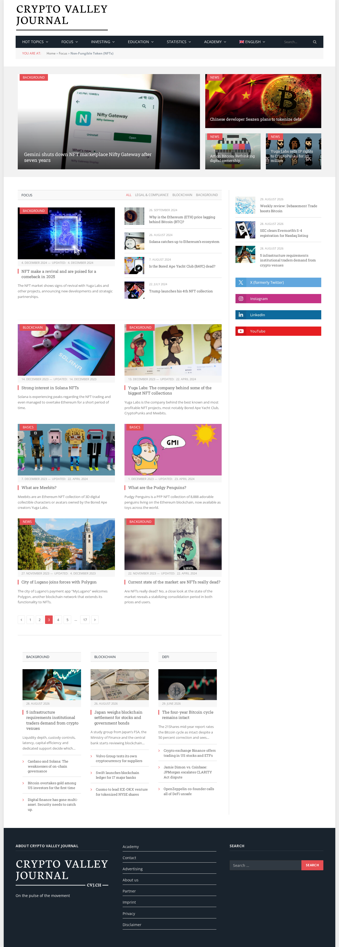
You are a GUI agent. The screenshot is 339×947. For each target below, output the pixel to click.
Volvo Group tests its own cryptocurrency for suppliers (119, 758)
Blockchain (182, 195)
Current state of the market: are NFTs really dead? (174, 581)
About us (131, 879)
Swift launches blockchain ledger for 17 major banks (117, 775)
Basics (28, 427)
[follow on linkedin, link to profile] (278, 314)
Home (51, 53)
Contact (129, 857)
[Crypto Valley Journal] (62, 18)
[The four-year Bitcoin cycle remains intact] (187, 684)
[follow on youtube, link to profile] (278, 331)
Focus (67, 41)
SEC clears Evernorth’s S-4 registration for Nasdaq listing (284, 233)
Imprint (129, 902)
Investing (100, 41)
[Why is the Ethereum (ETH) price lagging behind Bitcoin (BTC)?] (134, 216)
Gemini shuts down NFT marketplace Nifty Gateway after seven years (88, 157)
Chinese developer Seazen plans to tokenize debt (255, 119)
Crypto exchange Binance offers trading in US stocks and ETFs (190, 753)
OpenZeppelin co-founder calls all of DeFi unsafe (189, 791)
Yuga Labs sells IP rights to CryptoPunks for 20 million (292, 156)
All (128, 195)
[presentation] (315, 42)
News (214, 77)
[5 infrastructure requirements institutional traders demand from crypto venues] (52, 684)
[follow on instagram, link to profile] (278, 298)
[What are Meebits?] (66, 449)
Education (138, 41)
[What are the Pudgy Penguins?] (173, 449)
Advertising (133, 868)
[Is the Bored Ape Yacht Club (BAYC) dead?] (134, 265)
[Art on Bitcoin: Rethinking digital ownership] (233, 151)
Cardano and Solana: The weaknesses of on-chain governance (48, 766)
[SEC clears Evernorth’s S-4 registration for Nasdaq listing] (245, 229)
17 (85, 619)
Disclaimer (132, 924)
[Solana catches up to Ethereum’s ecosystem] (134, 241)
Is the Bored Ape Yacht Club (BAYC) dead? (182, 266)
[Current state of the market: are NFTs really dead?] (173, 544)
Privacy (129, 913)
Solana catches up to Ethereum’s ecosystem (184, 241)
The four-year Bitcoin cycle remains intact (187, 714)
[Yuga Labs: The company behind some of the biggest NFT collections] (173, 350)
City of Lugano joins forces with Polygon (59, 581)
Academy (213, 41)
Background (34, 77)
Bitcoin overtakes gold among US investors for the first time (52, 785)
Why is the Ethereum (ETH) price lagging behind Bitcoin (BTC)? (182, 219)
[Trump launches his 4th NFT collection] (134, 290)
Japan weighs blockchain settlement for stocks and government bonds (118, 717)
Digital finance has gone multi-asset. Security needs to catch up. (53, 804)
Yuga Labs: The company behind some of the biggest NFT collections (170, 390)
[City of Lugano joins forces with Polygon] (66, 544)
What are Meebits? (38, 487)
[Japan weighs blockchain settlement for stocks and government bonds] (120, 684)
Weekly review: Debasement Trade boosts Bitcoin (288, 208)
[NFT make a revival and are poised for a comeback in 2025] (66, 233)
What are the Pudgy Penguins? (157, 487)
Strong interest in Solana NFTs (50, 387)
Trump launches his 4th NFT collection (181, 291)
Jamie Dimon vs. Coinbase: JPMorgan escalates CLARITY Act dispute (188, 772)
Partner (129, 891)
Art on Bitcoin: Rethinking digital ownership (232, 158)
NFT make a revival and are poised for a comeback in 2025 (58, 274)
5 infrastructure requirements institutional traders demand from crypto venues (52, 720)
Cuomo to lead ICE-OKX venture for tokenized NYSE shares (122, 792)
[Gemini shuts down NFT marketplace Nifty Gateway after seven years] (109, 121)
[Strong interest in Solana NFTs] (66, 350)
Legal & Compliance (152, 195)
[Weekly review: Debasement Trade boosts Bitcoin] (245, 205)
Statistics (176, 41)
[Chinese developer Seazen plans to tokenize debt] (263, 101)
